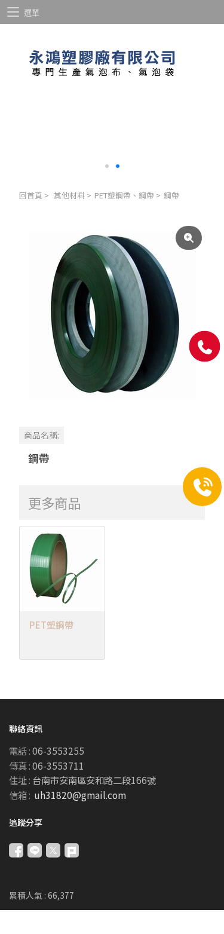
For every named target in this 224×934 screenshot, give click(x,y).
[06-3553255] (204, 346)
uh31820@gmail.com (80, 794)
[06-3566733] (202, 486)
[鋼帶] (112, 316)
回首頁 (30, 195)
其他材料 (69, 195)
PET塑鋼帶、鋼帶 (124, 195)
